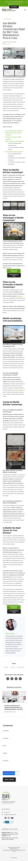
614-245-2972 (7, 812)
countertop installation (18, 390)
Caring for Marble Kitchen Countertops (14, 151)
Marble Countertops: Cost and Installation (14, 141)
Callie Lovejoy (7, 43)
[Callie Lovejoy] (11, 624)
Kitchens (6, 667)
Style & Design (20, 667)
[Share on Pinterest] (20, 678)
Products (13, 667)
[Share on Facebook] (7, 678)
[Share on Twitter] (16, 678)
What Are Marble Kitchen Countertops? (14, 130)
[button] (26, 2)
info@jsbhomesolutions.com (10, 814)
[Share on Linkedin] (11, 678)
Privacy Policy (14, 857)
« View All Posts (7, 19)
